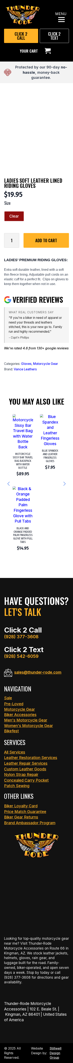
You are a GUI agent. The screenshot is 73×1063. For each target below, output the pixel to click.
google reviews (57, 348)
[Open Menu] (61, 19)
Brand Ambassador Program (29, 823)
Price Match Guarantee (25, 811)
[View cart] (47, 50)
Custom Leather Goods (25, 769)
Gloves (26, 364)
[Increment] (16, 240)
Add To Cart (46, 240)
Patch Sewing (16, 785)
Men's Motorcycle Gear (25, 720)
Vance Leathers (25, 369)
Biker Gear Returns (21, 817)
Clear (14, 216)
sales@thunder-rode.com (37, 672)
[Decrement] (7, 240)
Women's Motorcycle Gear (28, 725)
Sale (8, 698)
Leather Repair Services (25, 763)
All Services (14, 752)
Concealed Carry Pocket (26, 780)
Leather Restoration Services (30, 757)
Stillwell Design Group (55, 1053)
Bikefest (11, 731)
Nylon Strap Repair (21, 774)
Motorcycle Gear (45, 364)
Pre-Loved (13, 704)
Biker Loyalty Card (21, 806)
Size (7, 203)
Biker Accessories (20, 714)
